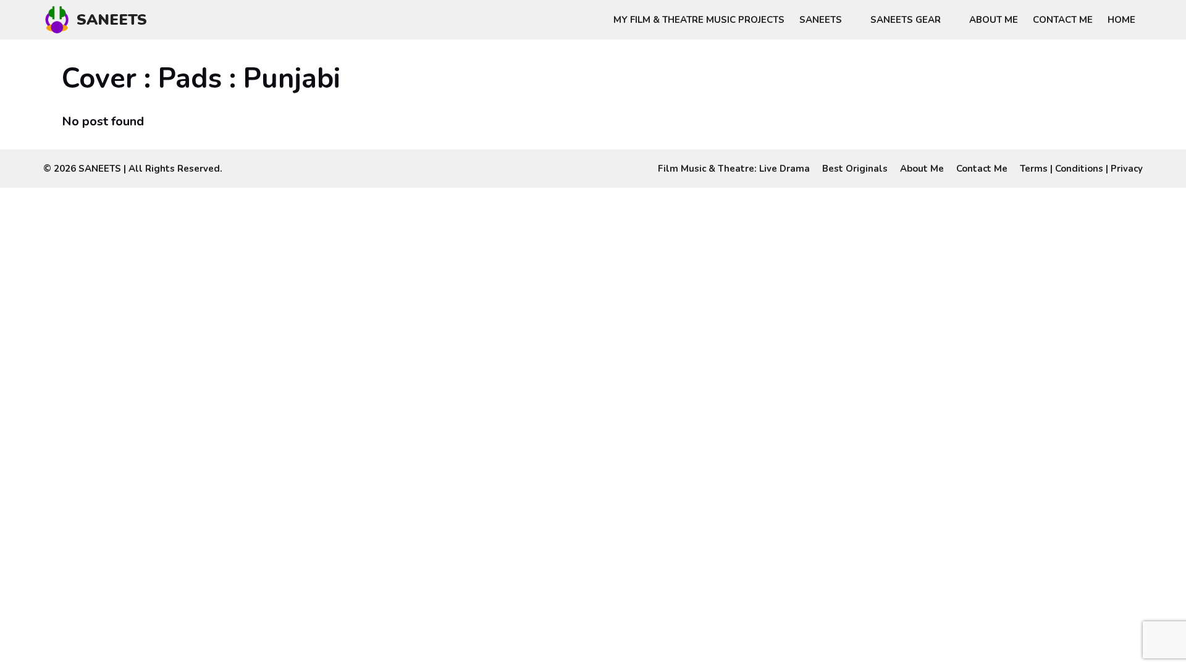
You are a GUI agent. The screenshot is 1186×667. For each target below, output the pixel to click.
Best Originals (855, 168)
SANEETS (112, 20)
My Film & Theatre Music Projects (698, 20)
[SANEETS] (60, 20)
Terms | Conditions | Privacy (1081, 168)
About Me (993, 20)
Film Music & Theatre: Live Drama (734, 168)
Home (1121, 20)
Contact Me (1063, 20)
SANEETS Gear (905, 20)
